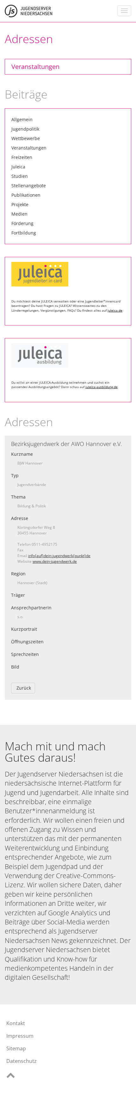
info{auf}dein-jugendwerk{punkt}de (59, 555)
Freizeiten (21, 157)
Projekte (19, 204)
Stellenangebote (28, 186)
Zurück (23, 688)
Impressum (20, 1035)
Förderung (22, 223)
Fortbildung (23, 233)
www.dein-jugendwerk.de (55, 561)
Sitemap (16, 1048)
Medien (19, 214)
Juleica (18, 167)
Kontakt (15, 1023)
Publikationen (25, 195)
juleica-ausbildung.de (101, 387)
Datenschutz (21, 1061)
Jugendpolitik (25, 129)
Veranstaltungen (35, 66)
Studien (19, 176)
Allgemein (22, 119)
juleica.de (115, 310)
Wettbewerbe (25, 138)
